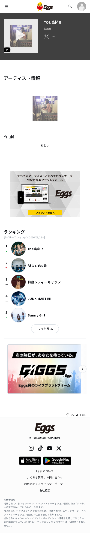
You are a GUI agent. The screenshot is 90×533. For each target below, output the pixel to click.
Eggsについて (45, 471)
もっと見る (45, 328)
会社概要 (45, 490)
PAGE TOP (78, 415)
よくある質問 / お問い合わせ (45, 477)
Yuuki (47, 28)
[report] (53, 36)
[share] (46, 36)
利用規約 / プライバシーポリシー (45, 484)
